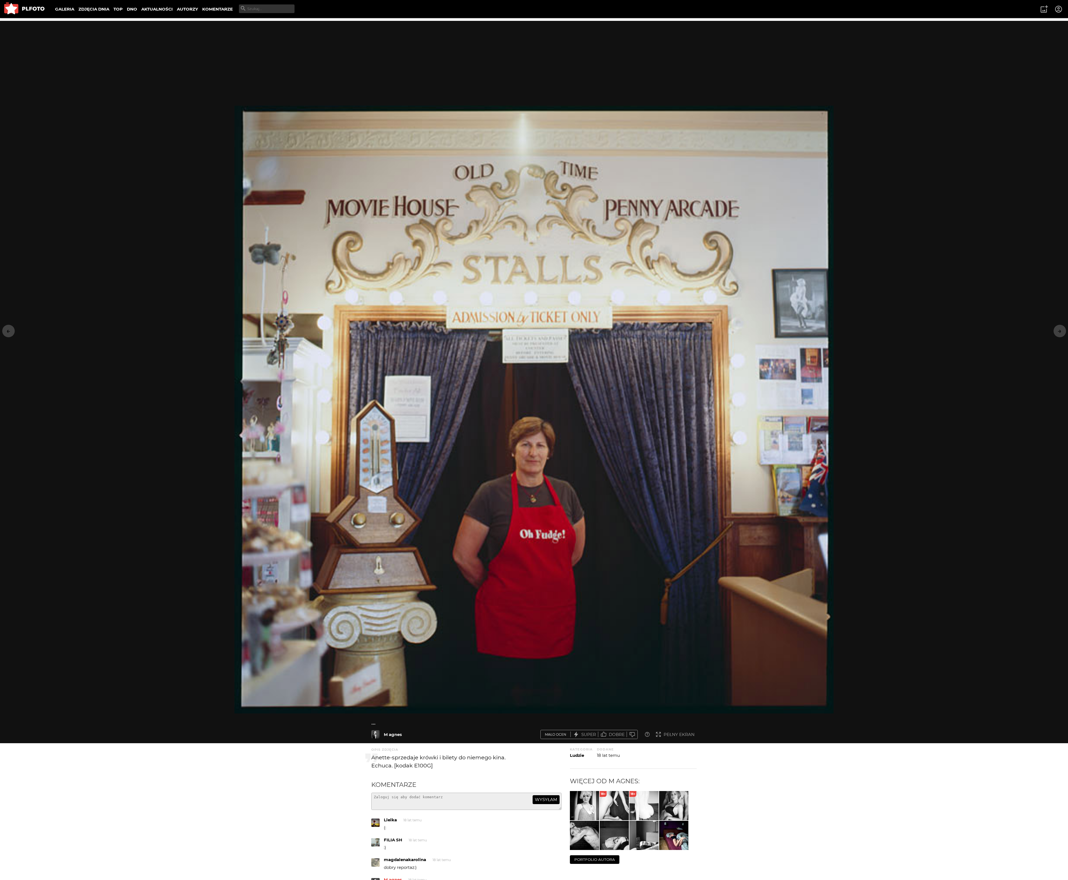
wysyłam (546, 799)
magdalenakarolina (405, 859)
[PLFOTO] (24, 9)
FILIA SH (393, 839)
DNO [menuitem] (132, 9)
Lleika (390, 819)
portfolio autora (594, 859)
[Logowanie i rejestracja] (1059, 9)
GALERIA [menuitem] (64, 9)
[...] (375, 734)
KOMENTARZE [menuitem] (217, 9)
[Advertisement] (534, 60)
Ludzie (577, 755)
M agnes (393, 734)
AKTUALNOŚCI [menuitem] (157, 9)
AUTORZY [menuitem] (187, 9)
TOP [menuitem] (118, 9)
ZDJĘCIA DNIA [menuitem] (93, 9)
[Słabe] (632, 734)
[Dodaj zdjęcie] (1044, 9)
